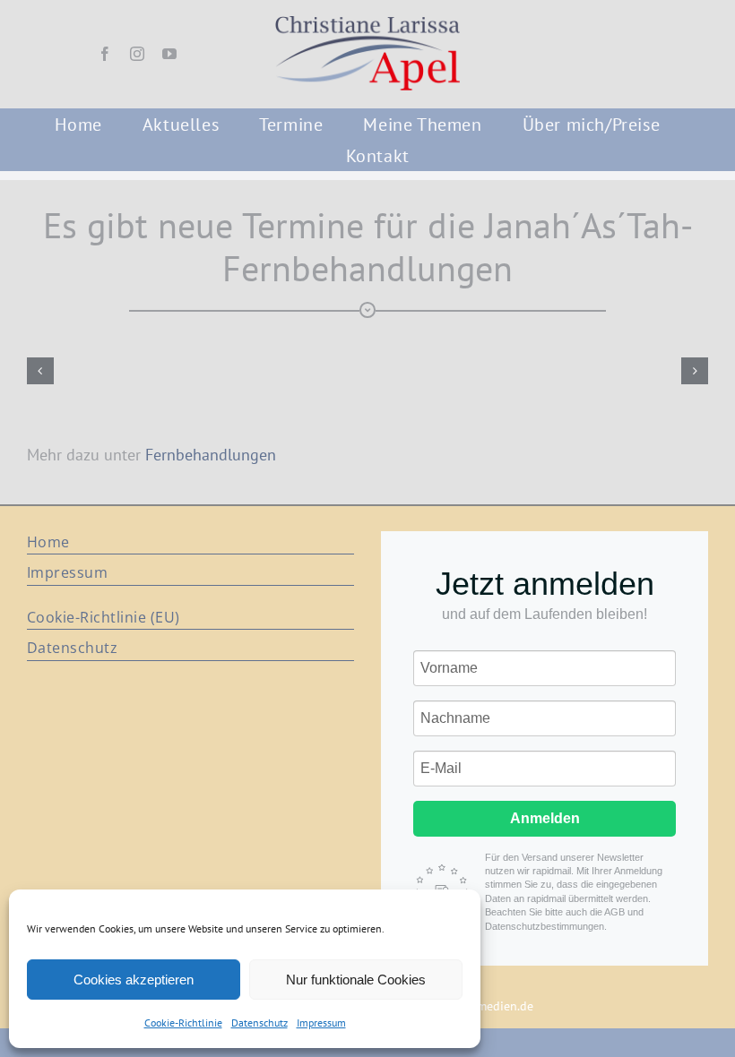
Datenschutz (259, 1022)
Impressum (321, 1022)
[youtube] (169, 54)
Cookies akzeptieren (134, 979)
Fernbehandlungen (210, 454)
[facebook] (105, 54)
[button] (40, 370)
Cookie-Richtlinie (183, 1022)
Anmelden (545, 818)
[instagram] (137, 54)
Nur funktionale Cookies (356, 979)
